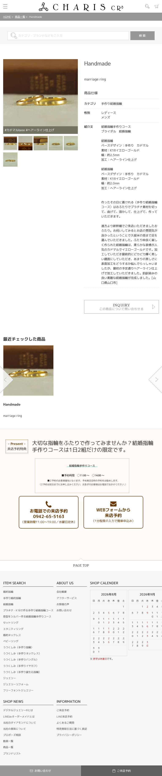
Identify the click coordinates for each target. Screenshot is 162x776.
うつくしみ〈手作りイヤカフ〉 (21, 666)
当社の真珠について (14, 729)
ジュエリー (9, 678)
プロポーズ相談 (12, 735)
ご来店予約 (63, 710)
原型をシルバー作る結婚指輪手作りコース (27, 616)
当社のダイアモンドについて (19, 722)
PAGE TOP (81, 566)
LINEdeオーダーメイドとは (19, 716)
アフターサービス (67, 598)
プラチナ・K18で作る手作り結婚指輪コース (28, 610)
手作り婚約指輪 (12, 598)
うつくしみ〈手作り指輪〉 (18, 647)
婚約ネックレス (12, 635)
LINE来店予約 (64, 716)
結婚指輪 (8, 604)
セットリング (10, 622)
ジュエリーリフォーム (15, 684)
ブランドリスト (12, 753)
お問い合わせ (64, 610)
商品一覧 (20, 17)
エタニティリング (13, 629)
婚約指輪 (8, 592)
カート (157, 6)
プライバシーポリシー (69, 735)
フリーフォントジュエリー (18, 690)
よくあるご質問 (65, 722)
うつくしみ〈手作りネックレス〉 (22, 653)
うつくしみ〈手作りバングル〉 (21, 659)
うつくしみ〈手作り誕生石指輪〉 (22, 672)
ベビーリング (10, 641)
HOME (7, 17)
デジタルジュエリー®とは (18, 710)
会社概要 (62, 592)
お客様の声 (63, 604)
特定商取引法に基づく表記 (72, 729)
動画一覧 (8, 741)
